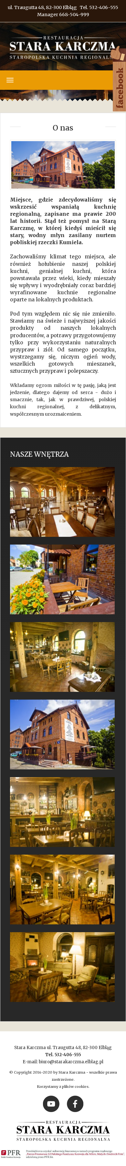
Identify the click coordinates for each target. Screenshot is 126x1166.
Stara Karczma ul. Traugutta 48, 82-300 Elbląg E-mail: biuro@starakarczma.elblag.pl (63, 1055)
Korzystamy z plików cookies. (63, 1086)
